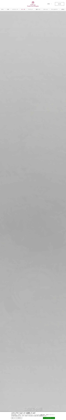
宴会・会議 (23, 9)
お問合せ (62, 9)
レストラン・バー (15, 9)
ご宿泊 (8, 9)
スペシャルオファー (54, 9)
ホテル (2, 9)
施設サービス (38, 9)
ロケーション (46, 9)
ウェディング (30, 9)
